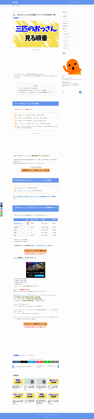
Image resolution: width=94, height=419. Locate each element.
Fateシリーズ (66, 48)
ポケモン (65, 31)
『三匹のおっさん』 (21, 187)
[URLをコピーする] (55, 362)
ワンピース (66, 38)
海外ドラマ (67, 23)
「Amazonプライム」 (41, 245)
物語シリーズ (66, 45)
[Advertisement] (35, 60)
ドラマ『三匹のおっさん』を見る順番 (28, 88)
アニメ (65, 28)
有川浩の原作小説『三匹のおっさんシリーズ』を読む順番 (32, 90)
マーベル (65, 18)
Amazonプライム (18, 223)
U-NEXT (16, 227)
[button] (16, 362)
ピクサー (65, 21)
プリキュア (66, 43)
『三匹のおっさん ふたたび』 (24, 190)
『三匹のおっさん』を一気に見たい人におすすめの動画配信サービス (35, 92)
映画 (65, 16)
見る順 (14, 2)
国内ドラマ (16, 355)
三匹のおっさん (31, 355)
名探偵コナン (66, 33)
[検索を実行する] (80, 92)
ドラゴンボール (67, 36)
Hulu (15, 229)
